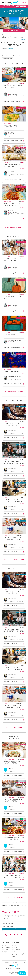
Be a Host (4, 945)
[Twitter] (18, 935)
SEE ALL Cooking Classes (14, 227)
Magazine (4, 953)
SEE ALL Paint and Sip (14, 391)
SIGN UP (14, 929)
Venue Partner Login (17, 955)
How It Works (5, 949)
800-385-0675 (19, 968)
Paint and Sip (5, 55)
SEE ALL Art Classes (14, 727)
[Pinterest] (22, 935)
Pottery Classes (13, 55)
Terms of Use (14, 962)
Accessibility (6, 962)
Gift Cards (4, 951)
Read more (23, 39)
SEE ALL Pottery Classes (14, 559)
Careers (14, 947)
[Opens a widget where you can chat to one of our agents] (22, 973)
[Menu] (3, 2)
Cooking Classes (15, 53)
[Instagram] (6, 935)
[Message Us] (23, 2)
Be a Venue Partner (7, 947)
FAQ (13, 956)
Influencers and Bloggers (19, 953)
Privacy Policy (22, 962)
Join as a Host (16, 949)
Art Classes (20, 55)
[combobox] (14, 923)
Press (13, 951)
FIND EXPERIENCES (14, 30)
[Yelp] (14, 935)
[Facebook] (10, 935)
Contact (14, 945)
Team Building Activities (7, 58)
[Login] (25, 2)
